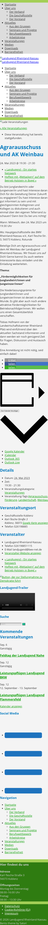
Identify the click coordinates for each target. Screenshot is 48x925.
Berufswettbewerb (20, 834)
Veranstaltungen (15, 492)
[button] (10, 360)
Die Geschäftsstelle (20, 815)
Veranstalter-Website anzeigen (23, 553)
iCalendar (10, 455)
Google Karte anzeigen (35, 523)
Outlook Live (12, 462)
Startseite (10, 805)
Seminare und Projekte (23, 830)
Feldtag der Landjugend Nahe (22, 655)
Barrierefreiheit (14, 852)
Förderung (11, 500)
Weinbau (42, 500)
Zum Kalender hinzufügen (9, 411)
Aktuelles (10, 823)
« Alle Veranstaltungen (13, 128)
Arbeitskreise (17, 837)
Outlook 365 (12, 458)
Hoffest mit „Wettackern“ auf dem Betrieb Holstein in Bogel (25, 178)
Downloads (11, 848)
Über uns (10, 808)
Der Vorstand (17, 819)
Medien (9, 845)
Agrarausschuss (37, 496)
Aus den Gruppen (19, 826)
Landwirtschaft (27, 500)
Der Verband (16, 812)
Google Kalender (14, 451)
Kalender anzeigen (11, 706)
